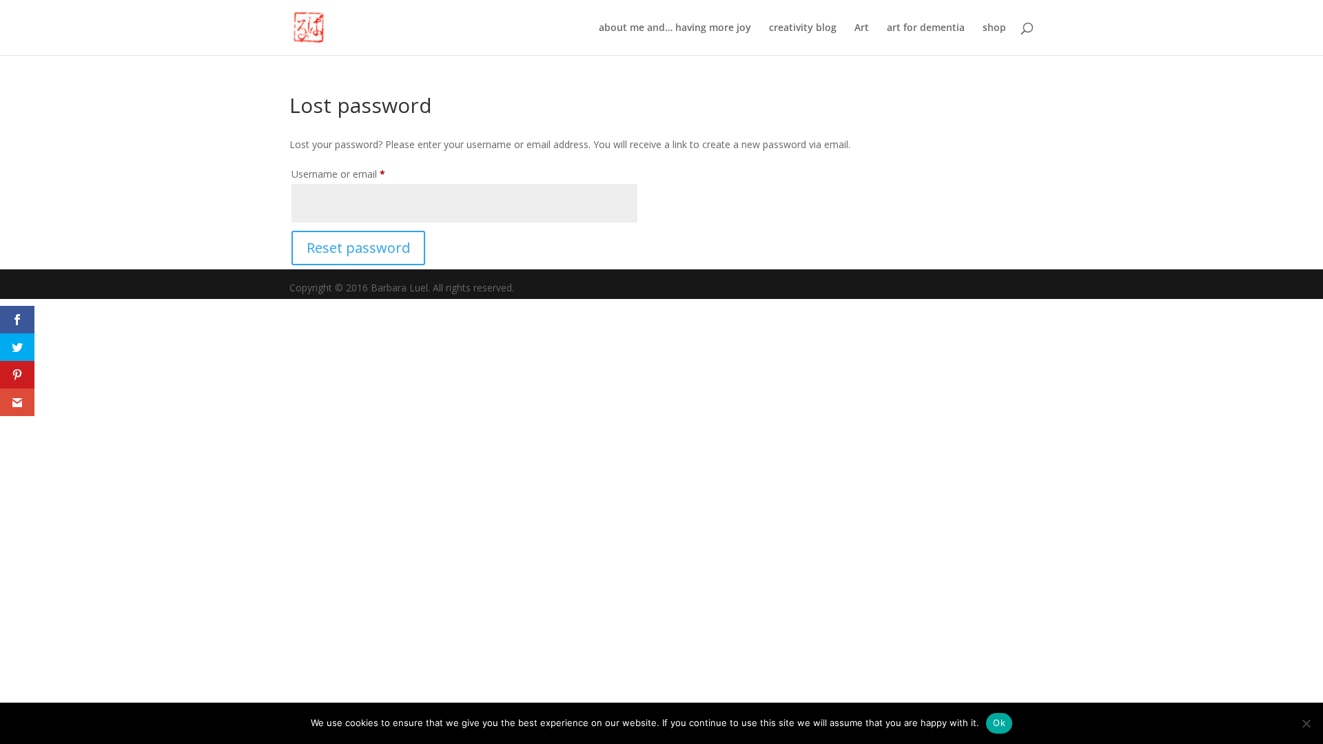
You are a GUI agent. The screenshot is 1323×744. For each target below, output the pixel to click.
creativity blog (803, 28)
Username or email (357, 173)
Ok (999, 722)
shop (994, 28)
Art (861, 28)
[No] (1306, 723)
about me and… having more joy (675, 28)
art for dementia (926, 28)
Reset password (358, 247)
